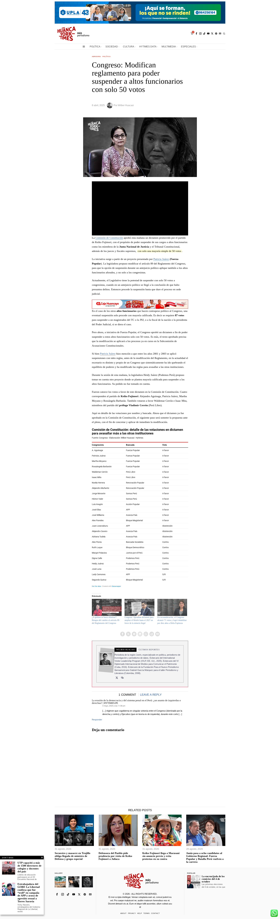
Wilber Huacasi (126, 105)
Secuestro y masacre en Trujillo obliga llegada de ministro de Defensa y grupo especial (72, 856)
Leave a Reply (151, 694)
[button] (74, 830)
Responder (97, 720)
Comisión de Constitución (109, 237)
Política (107, 56)
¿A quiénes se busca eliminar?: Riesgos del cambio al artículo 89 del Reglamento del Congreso (105, 620)
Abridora (96, 56)
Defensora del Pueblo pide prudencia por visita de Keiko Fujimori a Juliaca (115, 856)
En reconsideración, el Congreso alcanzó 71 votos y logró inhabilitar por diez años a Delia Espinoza (172, 620)
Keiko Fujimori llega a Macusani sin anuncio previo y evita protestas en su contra (161, 856)
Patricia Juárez (161, 259)
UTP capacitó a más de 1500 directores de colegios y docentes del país (29, 867)
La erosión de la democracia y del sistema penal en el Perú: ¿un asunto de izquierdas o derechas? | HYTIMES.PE (136, 701)
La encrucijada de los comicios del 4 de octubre (213, 879)
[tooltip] (196, 33)
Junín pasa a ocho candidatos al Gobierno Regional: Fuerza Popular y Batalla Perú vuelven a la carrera (205, 857)
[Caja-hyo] (140, 303)
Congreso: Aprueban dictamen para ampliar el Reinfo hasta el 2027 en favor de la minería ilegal (139, 620)
